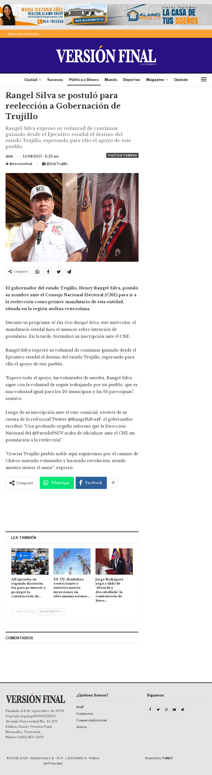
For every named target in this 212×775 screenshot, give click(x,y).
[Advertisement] (72, 510)
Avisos (81, 727)
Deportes (131, 79)
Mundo (111, 79)
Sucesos (55, 79)
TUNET (167, 758)
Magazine (155, 79)
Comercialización (91, 720)
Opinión (181, 79)
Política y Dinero (84, 79)
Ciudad (30, 79)
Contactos (84, 714)
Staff (80, 707)
